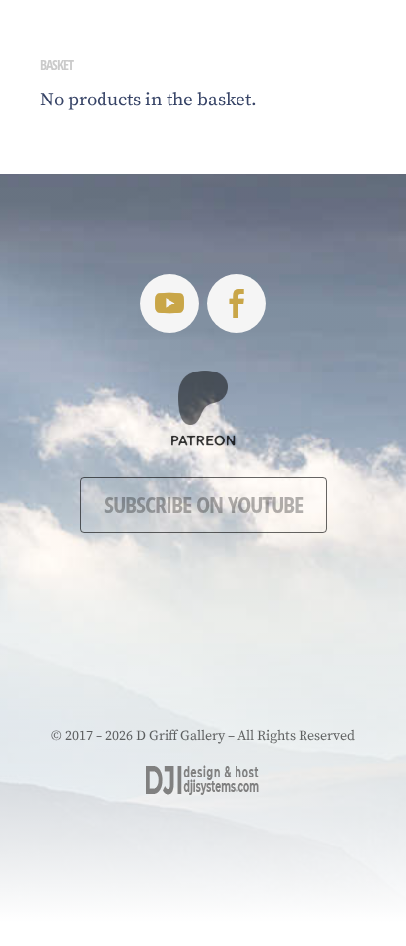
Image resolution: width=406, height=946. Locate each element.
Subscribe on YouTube (203, 504)
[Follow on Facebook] (236, 303)
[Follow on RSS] (169, 303)
